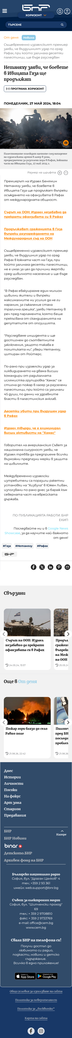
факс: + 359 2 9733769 (36, 918)
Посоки (10, 790)
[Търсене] (62, 25)
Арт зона (12, 802)
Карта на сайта (36, 1018)
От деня (11, 37)
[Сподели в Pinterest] (59, 567)
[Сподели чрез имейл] (67, 567)
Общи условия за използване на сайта (36, 991)
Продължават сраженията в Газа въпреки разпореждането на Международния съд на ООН (33, 233)
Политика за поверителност (36, 1000)
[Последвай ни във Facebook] (31, 1031)
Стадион (12, 809)
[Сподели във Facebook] (34, 567)
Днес (8, 771)
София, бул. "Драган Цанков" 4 (36, 878)
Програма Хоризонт (27, 88)
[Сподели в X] (42, 567)
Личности (13, 783)
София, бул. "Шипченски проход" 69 (36, 907)
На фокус (12, 796)
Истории (12, 777)
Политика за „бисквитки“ (36, 1008)
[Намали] (66, 173)
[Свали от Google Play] (47, 976)
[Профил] (67, 11)
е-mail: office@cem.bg (36, 923)
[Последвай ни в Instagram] (41, 1031)
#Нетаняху (23, 546)
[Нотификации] (60, 11)
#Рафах (42, 546)
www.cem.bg (36, 927)
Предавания (15, 815)
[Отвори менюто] (4, 10)
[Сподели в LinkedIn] (50, 567)
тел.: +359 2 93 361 (36, 883)
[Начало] (36, 8)
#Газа (7, 546)
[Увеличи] (59, 173)
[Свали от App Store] (25, 976)
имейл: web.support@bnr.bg (36, 888)
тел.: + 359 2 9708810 (36, 914)
